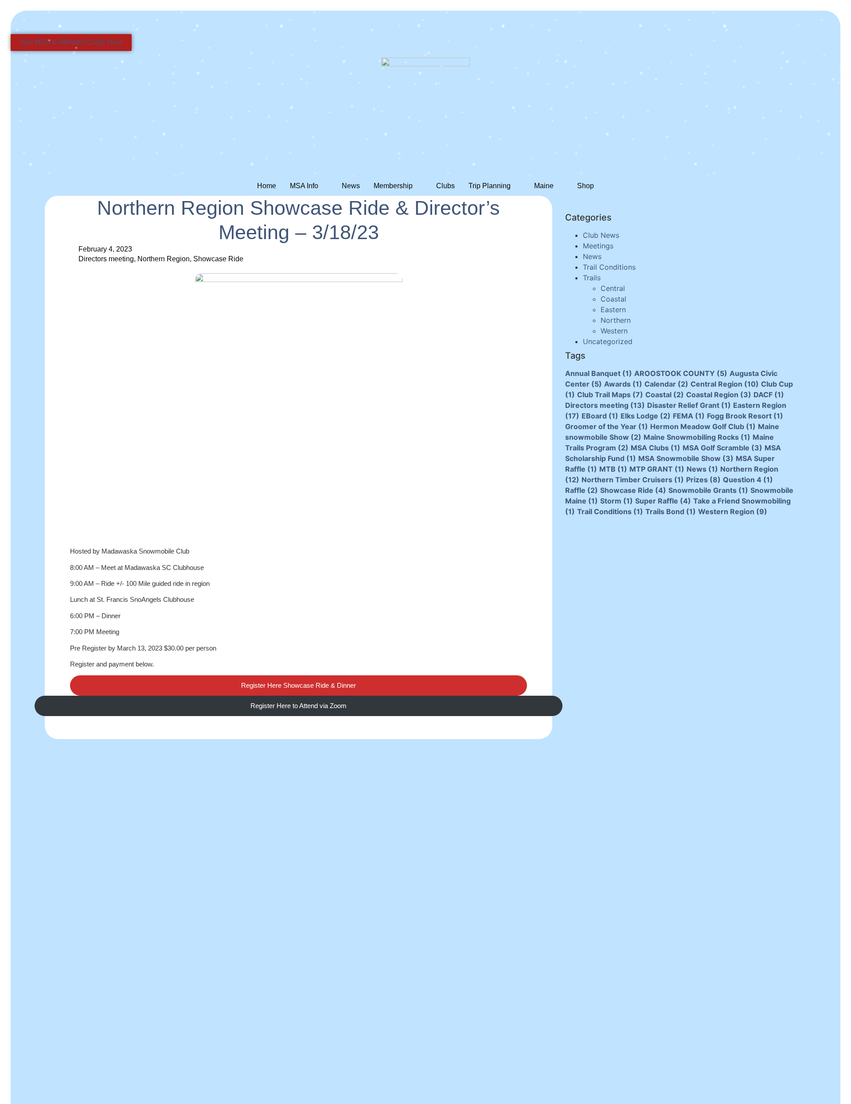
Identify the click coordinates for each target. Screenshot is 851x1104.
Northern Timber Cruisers (633, 479)
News (351, 186)
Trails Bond (670, 511)
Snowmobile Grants (708, 490)
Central (613, 288)
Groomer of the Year (606, 426)
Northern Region (163, 259)
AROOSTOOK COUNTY (680, 373)
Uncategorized (607, 341)
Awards (623, 384)
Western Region (732, 511)
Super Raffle (663, 500)
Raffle (581, 490)
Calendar (666, 384)
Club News (601, 235)
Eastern (613, 309)
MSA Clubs (655, 447)
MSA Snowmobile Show (686, 458)
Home (266, 186)
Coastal (613, 298)
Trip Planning (489, 186)
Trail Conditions (609, 267)
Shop (585, 186)
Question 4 (748, 479)
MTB (613, 469)
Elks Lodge (646, 415)
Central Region (725, 384)
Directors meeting (106, 259)
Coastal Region (718, 394)
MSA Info (304, 186)
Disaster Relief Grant (689, 405)
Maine (544, 186)
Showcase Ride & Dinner (298, 685)
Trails (592, 277)
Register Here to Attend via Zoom (298, 705)
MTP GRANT (656, 469)
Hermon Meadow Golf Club (703, 426)
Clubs (445, 186)
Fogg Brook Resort (745, 415)
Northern (616, 320)
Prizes (703, 479)
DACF (768, 394)
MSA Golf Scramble (722, 447)
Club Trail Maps (610, 394)
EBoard (600, 415)
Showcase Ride (218, 259)
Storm (616, 500)
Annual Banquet (598, 373)
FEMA (689, 415)
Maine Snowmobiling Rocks (697, 437)
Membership (393, 186)
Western (614, 330)
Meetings (598, 245)
